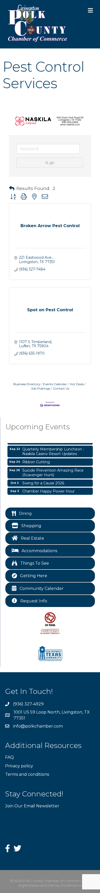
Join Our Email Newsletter (32, 806)
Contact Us (61, 388)
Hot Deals (77, 384)
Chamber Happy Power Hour (48, 489)
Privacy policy (19, 765)
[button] (11, 188)
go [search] (51, 162)
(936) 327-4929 (28, 704)
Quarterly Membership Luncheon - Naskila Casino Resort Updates (53, 449)
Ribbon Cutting (36, 460)
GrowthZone (71, 885)
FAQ (9, 757)
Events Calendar (55, 384)
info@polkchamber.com (38, 726)
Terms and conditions (27, 774)
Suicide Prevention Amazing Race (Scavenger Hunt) (53, 470)
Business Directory (26, 384)
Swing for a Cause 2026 (43, 481)
